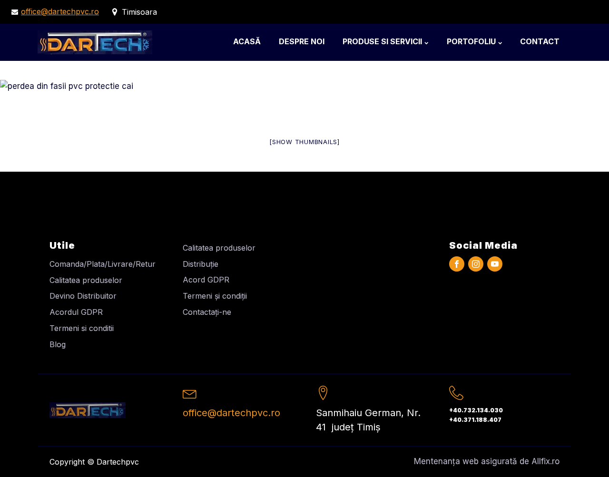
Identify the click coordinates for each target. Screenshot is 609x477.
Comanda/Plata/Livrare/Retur (102, 264)
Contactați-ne (207, 312)
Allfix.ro (545, 461)
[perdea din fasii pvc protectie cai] (66, 86)
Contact (540, 41)
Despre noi (301, 41)
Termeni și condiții (215, 296)
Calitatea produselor (85, 280)
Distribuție (200, 264)
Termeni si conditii (81, 328)
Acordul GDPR (76, 312)
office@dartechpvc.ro (60, 11)
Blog (57, 344)
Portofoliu (471, 41)
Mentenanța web (446, 461)
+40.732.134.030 (476, 410)
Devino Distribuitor (83, 296)
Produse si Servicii (382, 41)
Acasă (247, 41)
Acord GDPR (206, 279)
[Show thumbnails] (304, 142)
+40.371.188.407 (475, 419)
